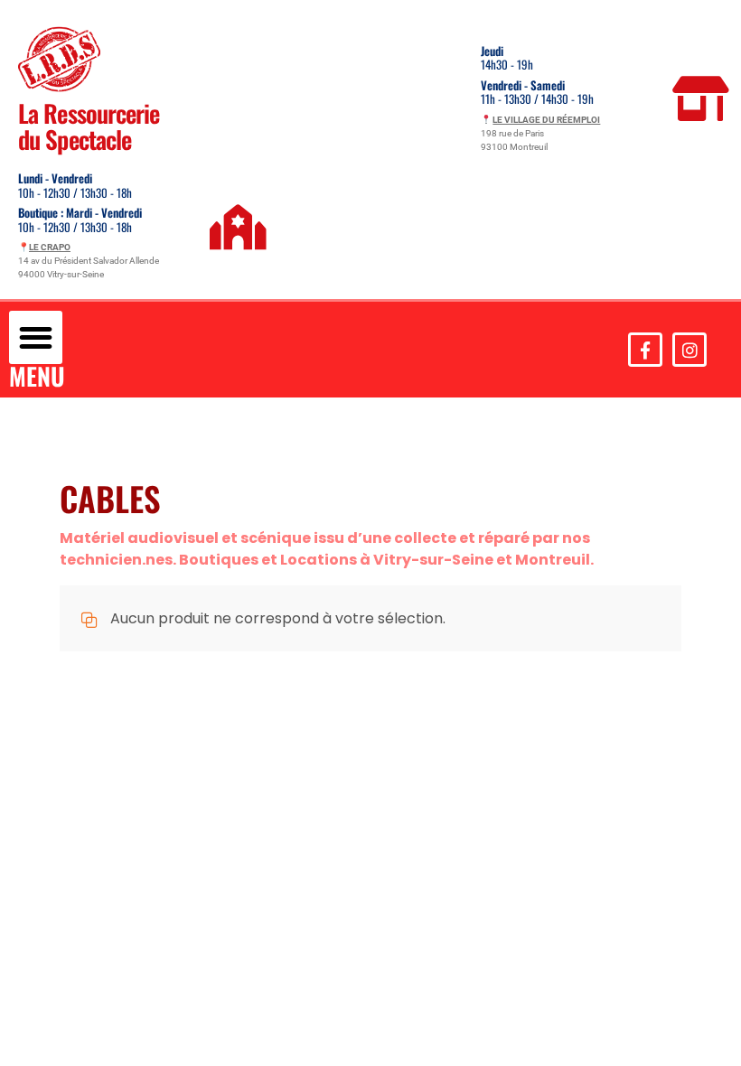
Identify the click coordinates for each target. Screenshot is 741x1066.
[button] (35, 337)
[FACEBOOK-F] (645, 349)
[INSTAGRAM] (689, 349)
